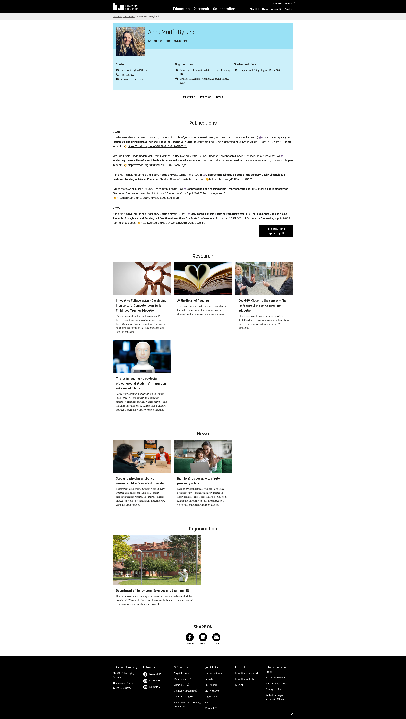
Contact (289, 9)
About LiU (254, 9)
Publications (188, 97)
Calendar (209, 678)
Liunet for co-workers (246, 673)
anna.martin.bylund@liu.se (133, 70)
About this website (275, 677)
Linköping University (124, 16)
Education (181, 8)
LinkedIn (153, 686)
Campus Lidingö (182, 696)
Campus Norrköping (184, 690)
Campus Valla (181, 678)
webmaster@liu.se (275, 699)
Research (201, 8)
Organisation (211, 696)
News (265, 9)
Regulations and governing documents (187, 704)
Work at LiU (276, 9)
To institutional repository (276, 231)
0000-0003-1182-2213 (132, 79)
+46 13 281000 (123, 687)
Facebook (154, 674)
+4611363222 (127, 74)
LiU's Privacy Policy (276, 683)
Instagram (154, 680)
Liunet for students (244, 678)
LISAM (239, 684)
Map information (182, 673)
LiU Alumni (211, 684)
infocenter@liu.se (124, 682)
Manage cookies (274, 689)
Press (207, 702)
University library (213, 673)
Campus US (180, 684)
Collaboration (224, 8)
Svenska (277, 3)
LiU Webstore (212, 690)
